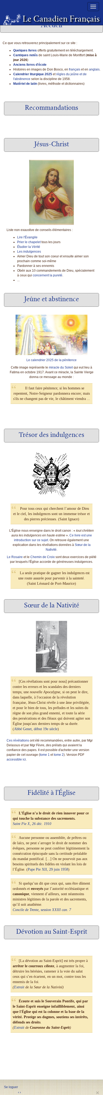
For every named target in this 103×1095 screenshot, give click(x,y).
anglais (94, 69)
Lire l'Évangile (27, 237)
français (74, 69)
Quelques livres (25, 50)
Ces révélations (18, 740)
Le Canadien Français (58, 20)
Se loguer (11, 1087)
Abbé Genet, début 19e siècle (36, 729)
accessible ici (16, 759)
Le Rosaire (15, 557)
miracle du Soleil (61, 367)
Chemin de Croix (42, 557)
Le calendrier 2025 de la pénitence (51, 360)
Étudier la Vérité (28, 247)
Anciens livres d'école (29, 65)
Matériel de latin (25, 84)
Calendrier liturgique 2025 (32, 74)
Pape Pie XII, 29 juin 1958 (48, 869)
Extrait (19, 987)
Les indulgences (29, 251)
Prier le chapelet (29, 242)
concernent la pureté (47, 275)
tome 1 (45, 755)
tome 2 (59, 755)
